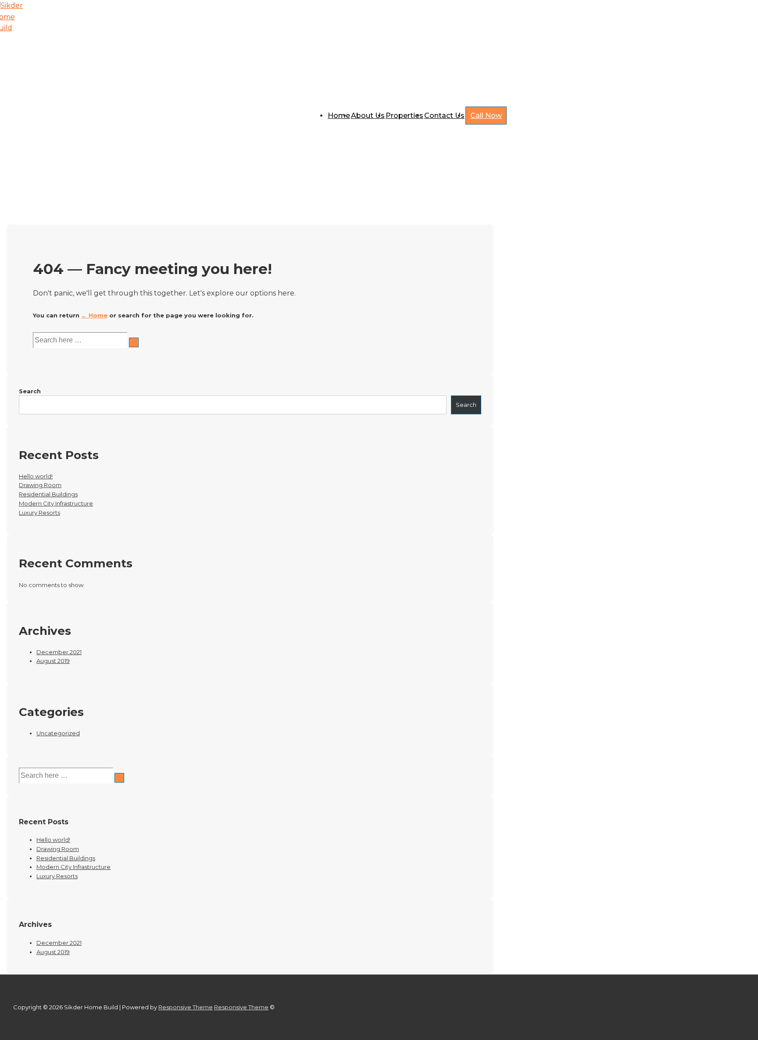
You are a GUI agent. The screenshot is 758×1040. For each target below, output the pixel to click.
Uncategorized (58, 733)
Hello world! (36, 476)
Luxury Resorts (39, 512)
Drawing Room (40, 484)
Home (339, 115)
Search (30, 391)
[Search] (134, 342)
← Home (94, 315)
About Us (368, 115)
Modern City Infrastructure (56, 503)
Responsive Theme (185, 1007)
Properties (404, 115)
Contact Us (444, 115)
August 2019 (53, 660)
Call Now (486, 115)
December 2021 (59, 651)
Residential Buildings (48, 494)
